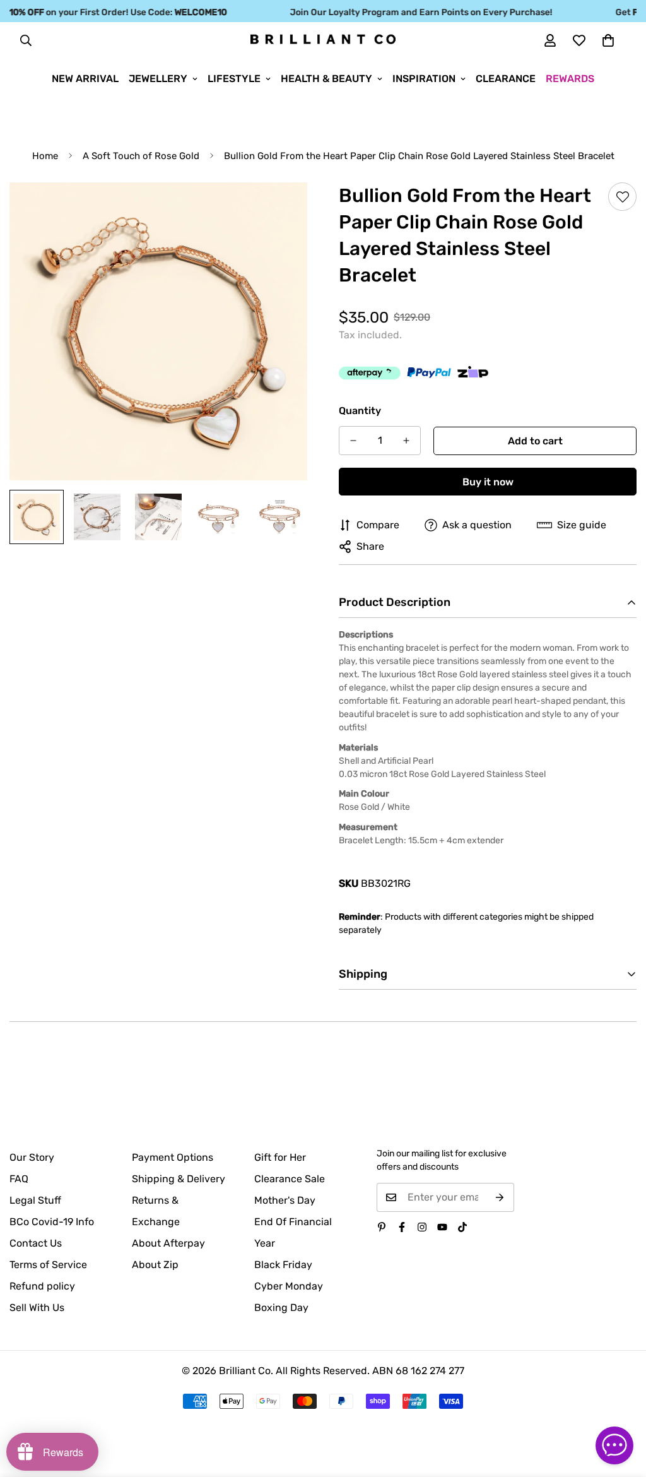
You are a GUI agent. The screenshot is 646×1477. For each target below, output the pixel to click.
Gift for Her (280, 1157)
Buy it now (488, 482)
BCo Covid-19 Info (51, 1222)
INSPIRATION (423, 79)
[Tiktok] (462, 1227)
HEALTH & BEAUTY (326, 79)
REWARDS (570, 79)
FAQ (18, 1179)
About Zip (155, 1265)
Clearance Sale (289, 1179)
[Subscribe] (500, 1197)
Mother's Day (284, 1200)
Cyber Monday (288, 1286)
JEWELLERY (158, 79)
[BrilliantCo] (323, 40)
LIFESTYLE (234, 79)
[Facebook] (402, 1227)
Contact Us (35, 1243)
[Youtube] (442, 1227)
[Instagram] (422, 1227)
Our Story (31, 1157)
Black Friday (283, 1265)
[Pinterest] (382, 1227)
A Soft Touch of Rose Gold (141, 156)
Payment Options (172, 1157)
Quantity (360, 411)
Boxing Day (281, 1308)
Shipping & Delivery (178, 1179)
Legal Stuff (35, 1200)
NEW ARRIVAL (85, 79)
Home (45, 156)
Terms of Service (48, 1265)
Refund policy (42, 1286)
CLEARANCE (506, 79)
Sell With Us (36, 1308)
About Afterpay (168, 1243)
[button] (608, 40)
